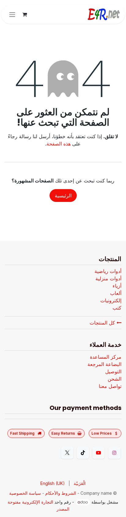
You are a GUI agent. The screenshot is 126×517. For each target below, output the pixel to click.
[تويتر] (67, 453)
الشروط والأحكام (60, 493)
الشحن (114, 379)
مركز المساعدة (105, 357)
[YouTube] (98, 453)
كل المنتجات (103, 323)
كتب (117, 308)
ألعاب (115, 293)
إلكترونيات (110, 300)
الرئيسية (63, 195)
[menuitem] (80, 483)
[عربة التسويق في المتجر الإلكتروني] (24, 14)
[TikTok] (83, 453)
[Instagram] (114, 453)
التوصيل (113, 371)
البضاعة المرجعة (104, 364)
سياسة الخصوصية (25, 493)
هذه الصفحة (58, 144)
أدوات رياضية (107, 271)
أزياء (117, 286)
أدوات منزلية (108, 278)
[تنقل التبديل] (12, 14)
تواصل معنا (110, 386)
